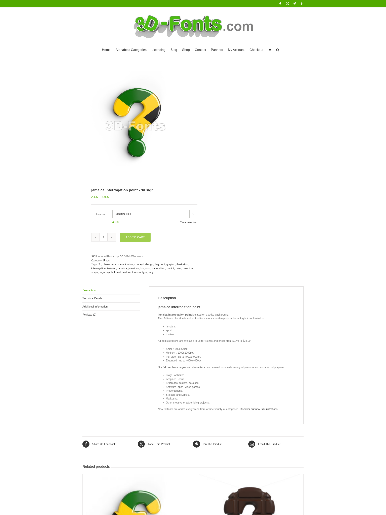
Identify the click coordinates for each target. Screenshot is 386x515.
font (162, 264)
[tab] (111, 290)
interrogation (98, 268)
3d (100, 264)
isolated (111, 268)
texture (126, 272)
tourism (136, 272)
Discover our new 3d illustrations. (259, 409)
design (149, 264)
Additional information (95, 306)
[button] (277, 49)
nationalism (158, 268)
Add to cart (135, 237)
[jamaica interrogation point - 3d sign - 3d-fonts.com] (135, 124)
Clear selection (188, 222)
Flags (106, 260)
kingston (145, 268)
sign (102, 272)
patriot (170, 268)
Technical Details (92, 298)
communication (124, 264)
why (151, 272)
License (100, 214)
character (108, 264)
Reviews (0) (89, 314)
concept (139, 264)
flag (157, 264)
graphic (170, 264)
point (178, 268)
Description (88, 290)
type (144, 272)
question (188, 268)
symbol (110, 272)
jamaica (122, 268)
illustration (182, 264)
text (118, 272)
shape (94, 272)
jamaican (133, 268)
